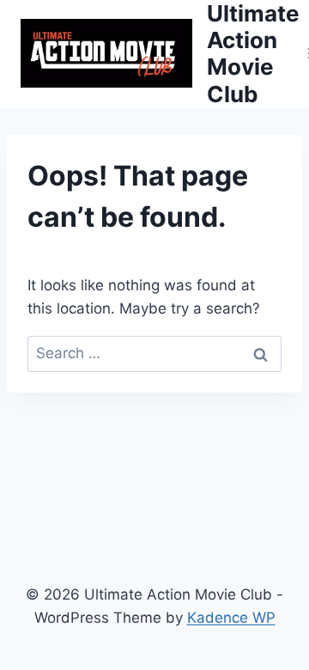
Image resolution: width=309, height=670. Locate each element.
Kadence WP (231, 617)
